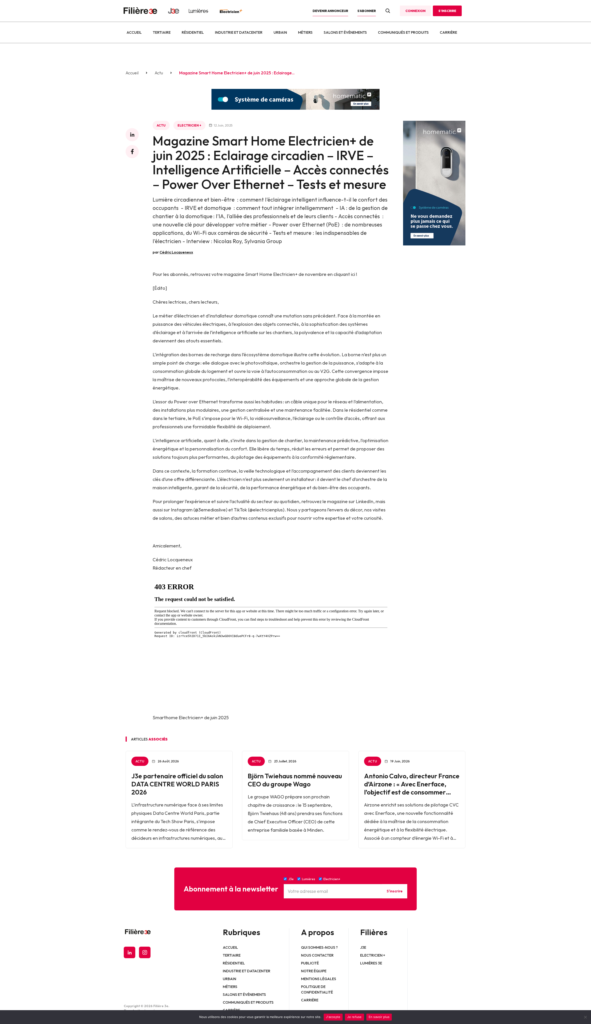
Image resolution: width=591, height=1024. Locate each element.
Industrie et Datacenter (238, 32)
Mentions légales (318, 978)
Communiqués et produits (403, 32)
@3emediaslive (210, 510)
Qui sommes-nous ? (319, 947)
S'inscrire (395, 891)
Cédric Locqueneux (176, 252)
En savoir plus (379, 1017)
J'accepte (333, 1017)
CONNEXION (415, 11)
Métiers (305, 32)
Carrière (448, 32)
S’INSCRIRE (447, 11)
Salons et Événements (345, 32)
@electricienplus (266, 510)
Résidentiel (193, 32)
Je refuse (354, 1017)
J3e (363, 947)
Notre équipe (313, 971)
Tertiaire (162, 32)
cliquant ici (344, 274)
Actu (159, 73)
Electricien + (189, 125)
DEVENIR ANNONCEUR (330, 11)
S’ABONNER (366, 11)
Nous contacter (317, 955)
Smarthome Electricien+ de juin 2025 (191, 717)
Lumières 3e (371, 963)
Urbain (280, 32)
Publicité (310, 963)
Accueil (134, 32)
